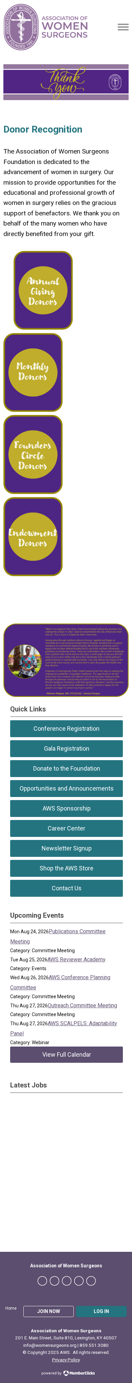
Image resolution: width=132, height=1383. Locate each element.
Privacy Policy (66, 1359)
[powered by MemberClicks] (66, 1374)
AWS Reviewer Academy (76, 959)
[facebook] (42, 1281)
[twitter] (54, 1281)
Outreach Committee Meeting (82, 1005)
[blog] (91, 1281)
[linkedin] (66, 1281)
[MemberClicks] (45, 27)
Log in (101, 1311)
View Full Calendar (66, 1054)
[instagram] (79, 1281)
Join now (48, 1311)
